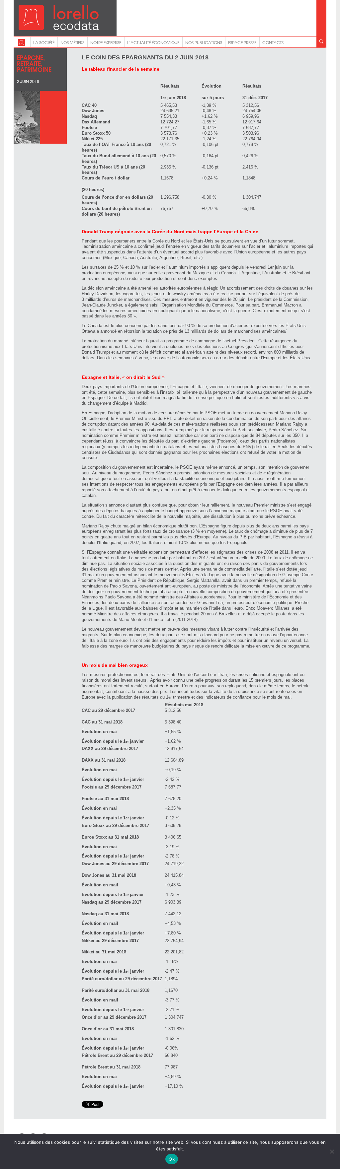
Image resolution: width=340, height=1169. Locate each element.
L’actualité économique (153, 42)
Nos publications (203, 42)
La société (43, 42)
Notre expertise (105, 42)
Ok (172, 1159)
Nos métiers (72, 42)
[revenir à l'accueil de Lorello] (59, 28)
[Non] (331, 1151)
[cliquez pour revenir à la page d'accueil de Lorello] (21, 44)
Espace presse (242, 42)
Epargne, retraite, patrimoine (34, 63)
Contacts (273, 42)
